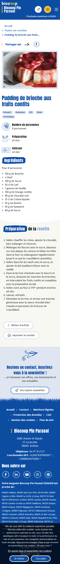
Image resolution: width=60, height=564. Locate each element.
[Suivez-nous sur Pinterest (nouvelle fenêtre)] (48, 474)
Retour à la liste (20, 325)
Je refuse (19, 558)
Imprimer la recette (23, 335)
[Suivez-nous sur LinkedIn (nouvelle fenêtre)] (16, 474)
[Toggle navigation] (56, 10)
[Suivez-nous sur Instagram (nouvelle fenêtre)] (37, 474)
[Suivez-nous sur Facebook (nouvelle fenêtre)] (6, 474)
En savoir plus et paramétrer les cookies (30, 551)
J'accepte (41, 558)
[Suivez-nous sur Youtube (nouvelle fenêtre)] (27, 474)
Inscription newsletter (32, 390)
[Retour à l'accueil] (9, 4)
